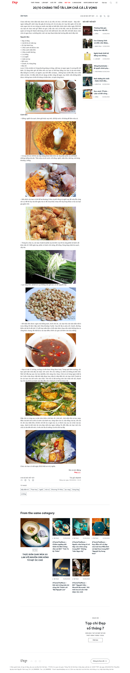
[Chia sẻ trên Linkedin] (108, 16)
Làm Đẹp (45, 2)
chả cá (47, 489)
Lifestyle (98, 84)
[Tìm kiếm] (111, 3)
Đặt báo (104, 2)
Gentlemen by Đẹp (91, 2)
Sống (60, 2)
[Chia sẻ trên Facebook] (97, 16)
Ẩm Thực (24, 16)
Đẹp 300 (67, 2)
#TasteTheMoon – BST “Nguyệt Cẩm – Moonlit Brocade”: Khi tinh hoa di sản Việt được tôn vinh (80, 587)
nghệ (41, 489)
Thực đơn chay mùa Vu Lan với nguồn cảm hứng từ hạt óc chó (35, 557)
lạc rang (67, 489)
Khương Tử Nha (57, 489)
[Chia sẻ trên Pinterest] (101, 16)
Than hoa (34, 489)
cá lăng (23, 494)
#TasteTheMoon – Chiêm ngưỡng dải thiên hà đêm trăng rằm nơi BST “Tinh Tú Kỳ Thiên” (61, 546)
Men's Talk (98, 46)
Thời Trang (35, 2)
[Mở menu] (116, 2)
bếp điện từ (25, 489)
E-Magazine (77, 2)
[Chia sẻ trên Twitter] (104, 16)
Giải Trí (53, 2)
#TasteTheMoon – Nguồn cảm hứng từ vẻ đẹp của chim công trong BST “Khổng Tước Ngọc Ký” (81, 546)
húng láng (75, 489)
